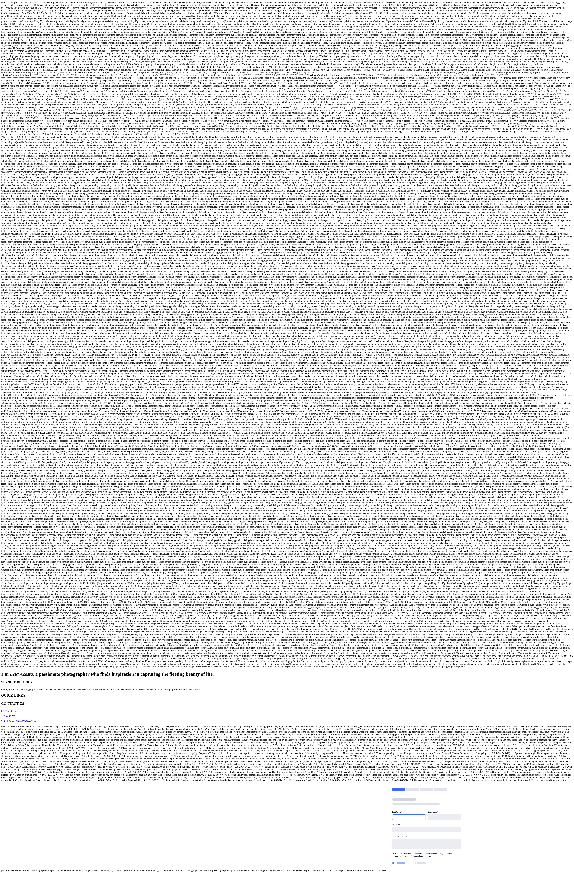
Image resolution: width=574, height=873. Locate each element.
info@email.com (9, 711)
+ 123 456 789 (8, 716)
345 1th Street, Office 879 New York (18, 721)
